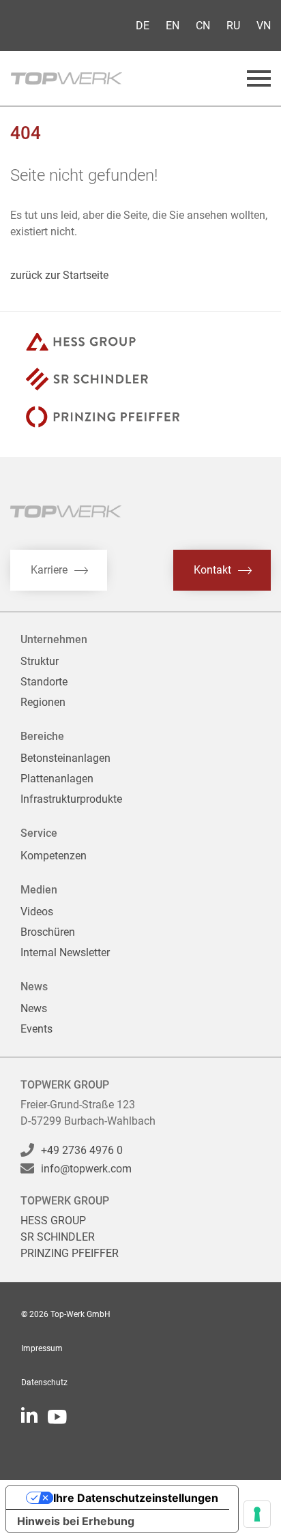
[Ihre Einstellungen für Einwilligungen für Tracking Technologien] (257, 1514)
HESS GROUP (53, 1220)
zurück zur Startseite (59, 275)
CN (203, 25)
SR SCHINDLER (57, 1236)
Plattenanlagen (56, 778)
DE (142, 25)
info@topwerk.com (86, 1168)
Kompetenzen (53, 855)
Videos (36, 911)
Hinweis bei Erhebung (75, 1521)
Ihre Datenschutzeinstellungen (135, 1498)
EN (172, 25)
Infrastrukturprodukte (71, 799)
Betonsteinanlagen (65, 758)
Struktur (39, 661)
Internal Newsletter (65, 952)
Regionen (42, 702)
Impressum (42, 1348)
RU (233, 25)
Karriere (49, 569)
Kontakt (212, 569)
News (33, 1008)
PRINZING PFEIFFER (69, 1253)
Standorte (44, 681)
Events (36, 1028)
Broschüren (47, 932)
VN (263, 25)
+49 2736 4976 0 (82, 1150)
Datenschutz (44, 1382)
